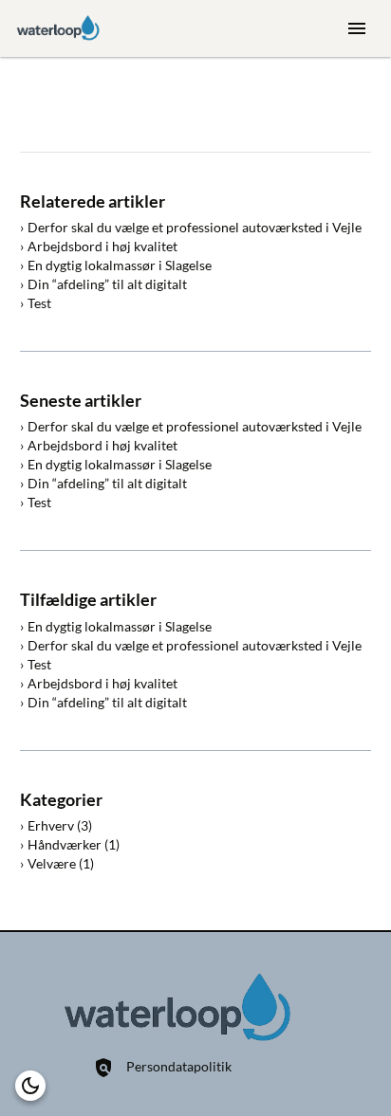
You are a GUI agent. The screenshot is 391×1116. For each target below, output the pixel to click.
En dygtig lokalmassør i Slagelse (120, 265)
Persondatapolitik (179, 1066)
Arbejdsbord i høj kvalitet (102, 246)
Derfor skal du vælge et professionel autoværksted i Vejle (195, 227)
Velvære (52, 863)
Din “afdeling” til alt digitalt (107, 284)
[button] (30, 1085)
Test (39, 303)
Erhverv (51, 825)
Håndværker (65, 844)
